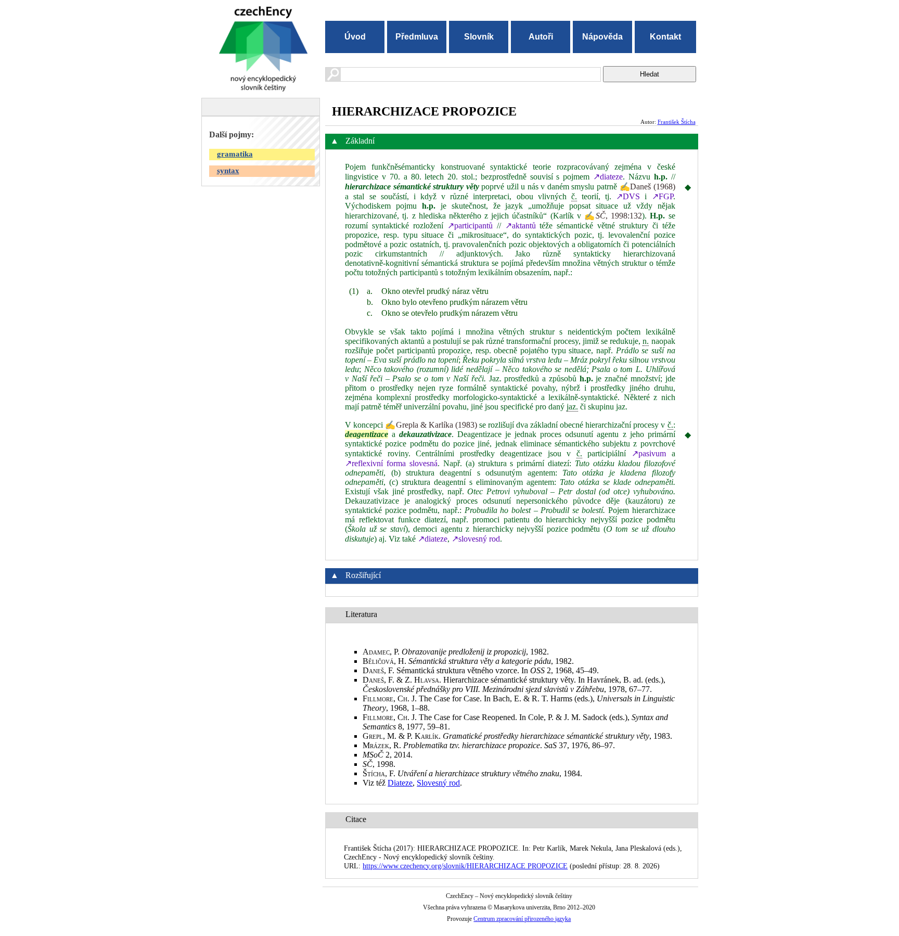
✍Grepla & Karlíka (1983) (431, 424)
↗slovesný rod (476, 538)
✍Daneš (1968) (647, 186)
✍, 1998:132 (613, 215)
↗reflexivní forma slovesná (391, 463)
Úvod (355, 36)
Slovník (479, 36)
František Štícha (677, 122)
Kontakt (665, 36)
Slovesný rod (438, 782)
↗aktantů (520, 225)
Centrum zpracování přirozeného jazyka (522, 918)
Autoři (541, 36)
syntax (228, 170)
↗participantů (470, 225)
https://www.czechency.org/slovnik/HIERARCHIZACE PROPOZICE (465, 866)
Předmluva (416, 36)
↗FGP (662, 196)
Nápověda (602, 36)
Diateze (400, 782)
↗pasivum (649, 453)
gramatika (235, 154)
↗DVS (628, 196)
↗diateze (608, 176)
